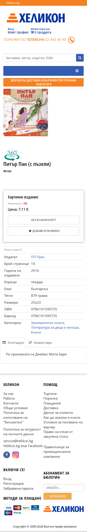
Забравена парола (18, 488)
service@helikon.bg (18, 441)
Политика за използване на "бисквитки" (15, 417)
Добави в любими (45, 231)
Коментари (42, 342)
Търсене (50, 393)
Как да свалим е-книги (62, 417)
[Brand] (35, 13)
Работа (8, 398)
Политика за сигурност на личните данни (22, 431)
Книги (36, 332)
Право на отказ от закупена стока (58, 434)
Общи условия (15, 408)
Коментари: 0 (13, 250)
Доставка (51, 408)
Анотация (15, 342)
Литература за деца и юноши (55, 327)
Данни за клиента (58, 412)
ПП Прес (38, 257)
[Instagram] (15, 455)
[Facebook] (6, 455)
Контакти (11, 403)
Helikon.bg (12, 3)
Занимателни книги (47, 322)
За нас (8, 393)
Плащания (52, 403)
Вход (7, 478)
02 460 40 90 (55, 39)
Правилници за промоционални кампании (57, 452)
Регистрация (13, 483)
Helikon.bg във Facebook (23, 445)
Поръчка (51, 398)
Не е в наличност (43, 220)
